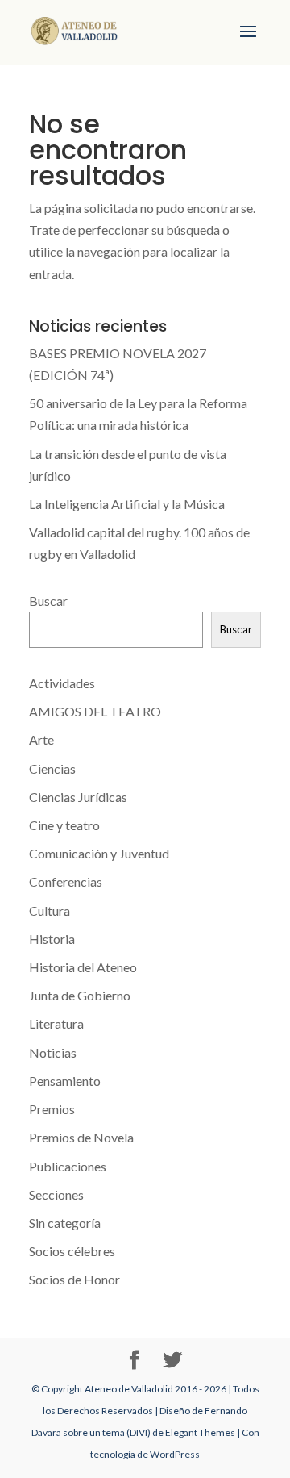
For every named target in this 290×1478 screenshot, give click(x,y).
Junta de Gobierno (79, 995)
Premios (52, 1109)
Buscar (48, 600)
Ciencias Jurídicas (78, 796)
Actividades (62, 683)
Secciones (56, 1194)
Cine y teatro (64, 825)
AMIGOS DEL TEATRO (95, 711)
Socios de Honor (74, 1279)
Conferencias (65, 881)
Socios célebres (72, 1251)
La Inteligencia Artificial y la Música (127, 503)
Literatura (56, 1023)
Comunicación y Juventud (99, 853)
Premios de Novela (81, 1137)
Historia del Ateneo (83, 967)
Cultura (49, 910)
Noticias (53, 1052)
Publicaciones (67, 1166)
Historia (52, 938)
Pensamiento (65, 1080)
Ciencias (52, 768)
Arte (41, 739)
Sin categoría (65, 1222)
